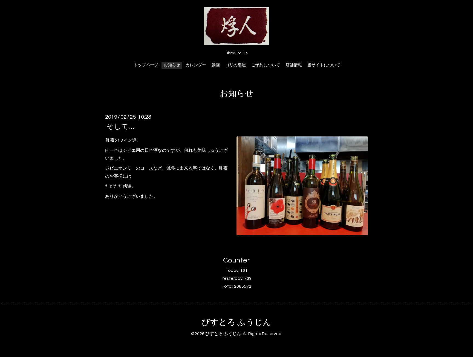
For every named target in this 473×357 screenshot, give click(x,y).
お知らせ (172, 65)
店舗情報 (293, 65)
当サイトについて (323, 65)
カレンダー (196, 65)
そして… (120, 126)
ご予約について (265, 65)
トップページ (146, 65)
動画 (216, 65)
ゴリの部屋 (235, 65)
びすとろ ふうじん (236, 322)
